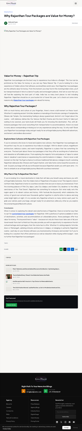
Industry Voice (8, 12)
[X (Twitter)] (61, 422)
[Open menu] (76, 3)
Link (76, 249)
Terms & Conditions (12, 418)
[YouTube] (73, 422)
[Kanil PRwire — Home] (41, 379)
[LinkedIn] (57, 422)
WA (61, 249)
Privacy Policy (10, 421)
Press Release (35, 404)
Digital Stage (35, 414)
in (72, 249)
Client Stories (35, 418)
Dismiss (75, 427)
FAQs (8, 414)
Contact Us (9, 411)
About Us (9, 404)
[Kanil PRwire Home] (11, 3)
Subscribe (65, 416)
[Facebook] (69, 422)
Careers (8, 407)
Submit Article (11, 305)
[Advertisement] (41, 324)
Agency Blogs (35, 407)
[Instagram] (65, 422)
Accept (66, 427)
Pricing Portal (35, 421)
